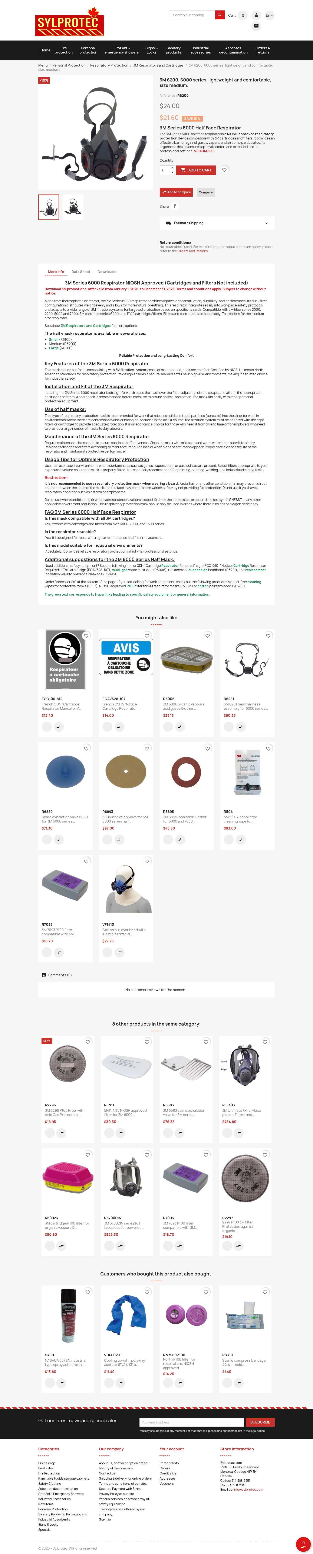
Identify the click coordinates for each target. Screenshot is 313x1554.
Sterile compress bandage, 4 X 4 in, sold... (244, 1362)
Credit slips (168, 1473)
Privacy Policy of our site (116, 1494)
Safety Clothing (49, 1483)
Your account (172, 1449)
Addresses (168, 1478)
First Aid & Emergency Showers (61, 1494)
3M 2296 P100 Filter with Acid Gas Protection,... (65, 1112)
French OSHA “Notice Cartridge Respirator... (120, 706)
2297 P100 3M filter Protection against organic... (237, 1226)
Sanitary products (173, 50)
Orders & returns (263, 50)
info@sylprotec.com (248, 1489)
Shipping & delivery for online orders (125, 1478)
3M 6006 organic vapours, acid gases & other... (184, 706)
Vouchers (167, 1483)
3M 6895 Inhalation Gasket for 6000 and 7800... (185, 819)
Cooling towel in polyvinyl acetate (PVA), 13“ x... (125, 1362)
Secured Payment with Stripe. (120, 1489)
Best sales (45, 1468)
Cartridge (241, 565)
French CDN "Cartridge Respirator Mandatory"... (62, 706)
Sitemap (105, 1519)
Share (175, 206)
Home (45, 50)
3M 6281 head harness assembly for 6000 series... (246, 706)
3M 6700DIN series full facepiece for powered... (124, 1225)
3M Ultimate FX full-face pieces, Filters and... (241, 1112)
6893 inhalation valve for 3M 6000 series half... (125, 819)
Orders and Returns (193, 251)
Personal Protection (53, 1509)
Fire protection (64, 50)
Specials (44, 1530)
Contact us (107, 1473)
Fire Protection (49, 1473)
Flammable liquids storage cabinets (63, 1478)
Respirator (170, 565)
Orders (165, 1468)
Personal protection (88, 50)
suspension (198, 570)
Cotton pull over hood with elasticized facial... (124, 931)
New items (45, 1504)
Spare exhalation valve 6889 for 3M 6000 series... (65, 819)
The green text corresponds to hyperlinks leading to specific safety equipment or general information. (127, 594)
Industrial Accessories (54, 1499)
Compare (206, 192)
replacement (255, 570)
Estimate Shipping (217, 223)
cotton (203, 586)
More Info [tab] (56, 271)
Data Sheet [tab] (81, 271)
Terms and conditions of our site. (123, 1483)
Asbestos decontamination (233, 50)
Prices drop (46, 1463)
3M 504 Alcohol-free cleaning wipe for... (240, 819)
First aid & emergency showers (122, 50)
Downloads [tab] (107, 271)
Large (54, 348)
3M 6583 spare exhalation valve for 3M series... (184, 1112)
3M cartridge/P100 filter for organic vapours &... (67, 1225)
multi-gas (120, 570)
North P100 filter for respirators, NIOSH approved (179, 1363)
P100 (131, 586)
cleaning (254, 582)
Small (53, 339)
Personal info (169, 1463)
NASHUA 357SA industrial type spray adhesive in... (65, 1362)
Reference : (168, 96)
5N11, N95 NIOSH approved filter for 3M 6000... (125, 1112)
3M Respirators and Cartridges (86, 326)
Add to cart (196, 170)
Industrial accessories (201, 50)
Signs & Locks (151, 50)
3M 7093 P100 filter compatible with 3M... (59, 931)
